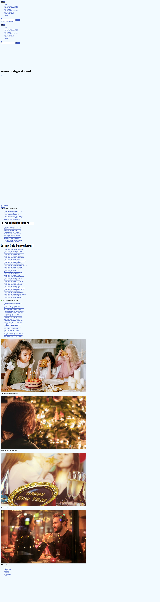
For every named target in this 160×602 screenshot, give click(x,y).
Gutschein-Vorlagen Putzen (12, 280)
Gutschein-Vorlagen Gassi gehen (13, 268)
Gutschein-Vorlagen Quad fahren (13, 281)
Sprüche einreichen (9, 12)
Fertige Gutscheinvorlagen (11, 7)
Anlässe (6, 15)
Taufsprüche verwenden (11, 328)
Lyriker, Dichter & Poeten (11, 10)
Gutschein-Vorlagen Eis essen (12, 262)
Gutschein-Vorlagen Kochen (12, 275)
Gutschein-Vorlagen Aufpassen (13, 251)
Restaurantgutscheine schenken (13, 240)
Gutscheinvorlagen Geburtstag (13, 211)
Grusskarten (7, 574)
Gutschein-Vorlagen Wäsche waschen (15, 294)
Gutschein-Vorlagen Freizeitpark (13, 267)
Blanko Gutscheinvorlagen (11, 6)
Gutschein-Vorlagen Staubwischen (14, 289)
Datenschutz (7, 569)
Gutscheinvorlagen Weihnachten (13, 217)
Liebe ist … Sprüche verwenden (13, 317)
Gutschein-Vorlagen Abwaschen (13, 249)
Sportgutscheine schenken (11, 241)
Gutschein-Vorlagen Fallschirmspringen (15, 265)
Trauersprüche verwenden (11, 330)
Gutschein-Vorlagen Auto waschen (14, 253)
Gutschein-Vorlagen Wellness (12, 295)
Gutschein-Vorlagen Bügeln (12, 259)
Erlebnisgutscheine (9, 13)
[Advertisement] (80, 56)
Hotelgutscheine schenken (11, 232)
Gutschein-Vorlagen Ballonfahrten (14, 256)
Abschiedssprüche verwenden (13, 303)
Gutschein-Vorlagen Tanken (12, 291)
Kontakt (6, 571)
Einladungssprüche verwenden (13, 309)
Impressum (7, 567)
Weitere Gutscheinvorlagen (12, 219)
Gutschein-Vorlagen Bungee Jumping (15, 261)
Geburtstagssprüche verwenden (13, 312)
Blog (5, 575)
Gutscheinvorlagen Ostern (11, 214)
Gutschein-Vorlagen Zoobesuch (13, 297)
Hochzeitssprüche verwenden (12, 314)
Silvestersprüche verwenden (12, 327)
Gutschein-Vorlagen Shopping (13, 286)
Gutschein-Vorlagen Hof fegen (13, 272)
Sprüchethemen (8, 9)
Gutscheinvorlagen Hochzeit (12, 213)
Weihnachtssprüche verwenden (13, 335)
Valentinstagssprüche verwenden (13, 333)
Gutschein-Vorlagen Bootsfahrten (14, 257)
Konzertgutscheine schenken (12, 233)
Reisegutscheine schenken (11, 238)
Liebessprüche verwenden (11, 319)
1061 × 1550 (4, 205)
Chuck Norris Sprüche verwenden (14, 308)
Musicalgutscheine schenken (12, 237)
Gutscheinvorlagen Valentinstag (13, 216)
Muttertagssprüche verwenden (13, 322)
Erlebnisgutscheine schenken (12, 229)
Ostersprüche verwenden (11, 325)
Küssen (3, 207)
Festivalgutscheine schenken (12, 230)
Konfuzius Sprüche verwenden (13, 316)
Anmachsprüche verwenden (12, 304)
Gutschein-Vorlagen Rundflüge (13, 284)
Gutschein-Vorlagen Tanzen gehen (14, 292)
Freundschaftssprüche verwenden (14, 311)
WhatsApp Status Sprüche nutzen (14, 336)
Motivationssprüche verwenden (13, 320)
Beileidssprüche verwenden (12, 306)
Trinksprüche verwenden (11, 331)
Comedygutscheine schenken (12, 227)
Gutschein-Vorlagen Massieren (13, 278)
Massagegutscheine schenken (12, 235)
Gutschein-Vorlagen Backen (12, 254)
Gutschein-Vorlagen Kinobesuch (13, 273)
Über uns (6, 572)
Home (5, 4)
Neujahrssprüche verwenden (12, 324)
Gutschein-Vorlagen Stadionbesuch (14, 288)
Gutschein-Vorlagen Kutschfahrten (14, 276)
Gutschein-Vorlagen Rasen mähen (14, 283)
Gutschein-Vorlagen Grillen (12, 270)
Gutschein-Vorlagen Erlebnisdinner (14, 264)
